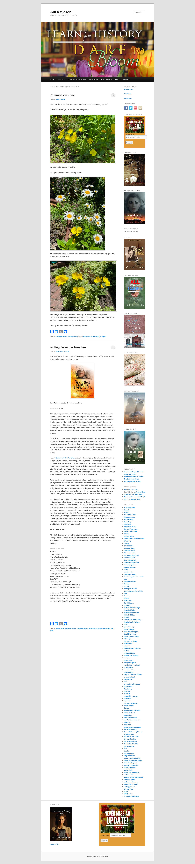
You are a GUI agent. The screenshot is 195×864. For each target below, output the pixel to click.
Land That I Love (130, 634)
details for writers (70, 628)
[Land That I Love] (134, 185)
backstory (127, 524)
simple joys (128, 715)
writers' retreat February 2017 (134, 777)
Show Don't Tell (129, 713)
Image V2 (127, 494)
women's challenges (131, 765)
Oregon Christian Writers (133, 674)
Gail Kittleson (60, 11)
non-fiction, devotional (132, 665)
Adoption (127, 510)
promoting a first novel (132, 684)
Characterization (130, 553)
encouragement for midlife (133, 591)
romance (127, 701)
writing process (129, 787)
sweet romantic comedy (132, 727)
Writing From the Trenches (68, 347)
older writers (128, 672)
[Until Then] (134, 270)
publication (128, 686)
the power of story (130, 741)
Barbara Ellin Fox (130, 526)
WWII (126, 791)
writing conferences (131, 782)
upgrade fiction (129, 756)
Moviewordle (128, 497)
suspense (127, 724)
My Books (61, 79)
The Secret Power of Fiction (134, 476)
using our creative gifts (132, 758)
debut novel (128, 572)
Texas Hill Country (130, 729)
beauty (126, 534)
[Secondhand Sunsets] (134, 223)
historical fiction (130, 610)
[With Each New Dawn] (134, 424)
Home (52, 79)
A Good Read (133, 490)
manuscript (128, 643)
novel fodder (128, 667)
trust (125, 748)
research (127, 694)
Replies (103, 336)
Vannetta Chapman (130, 763)
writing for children (131, 784)
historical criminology (132, 608)
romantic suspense (130, 703)
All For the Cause (130, 514)
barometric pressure (131, 529)
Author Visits (93, 79)
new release (128, 660)
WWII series (128, 794)
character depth (129, 548)
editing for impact (61, 336)
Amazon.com (128, 89)
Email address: (130, 134)
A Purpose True (129, 507)
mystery (127, 658)
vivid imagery (95, 336)
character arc (128, 546)
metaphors (86, 336)
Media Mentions (106, 79)
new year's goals (130, 662)
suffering (127, 722)
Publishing (128, 689)
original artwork (129, 677)
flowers (126, 598)
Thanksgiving (129, 734)
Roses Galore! (129, 705)
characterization (129, 550)
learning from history (131, 636)
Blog (116, 79)
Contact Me (125, 79)
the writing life (129, 746)
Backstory (127, 522)
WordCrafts (128, 98)
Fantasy (127, 596)
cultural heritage (130, 567)
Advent (126, 512)
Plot (125, 682)
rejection (127, 691)
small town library (130, 717)
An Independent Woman (132, 481)
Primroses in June (62, 95)
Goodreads (127, 94)
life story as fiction (130, 641)
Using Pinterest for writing (133, 760)
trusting (127, 751)
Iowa (125, 624)
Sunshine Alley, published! (133, 472)
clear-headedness (130, 560)
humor (126, 617)
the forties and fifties (131, 736)
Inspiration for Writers (96, 628)
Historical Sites (129, 615)
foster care (127, 600)
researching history (131, 696)
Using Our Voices (130, 474)
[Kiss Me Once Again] (134, 347)
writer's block (128, 775)
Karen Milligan (129, 629)
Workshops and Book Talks (77, 79)
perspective (128, 679)
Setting (126, 708)
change (126, 543)
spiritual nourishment (131, 720)
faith (125, 593)
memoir (127, 646)
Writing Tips (128, 789)
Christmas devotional (131, 555)
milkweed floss (129, 653)
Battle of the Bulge (130, 531)
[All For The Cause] (134, 308)
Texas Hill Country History (133, 732)
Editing (126, 584)
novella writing (129, 670)
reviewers (127, 698)
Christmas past (129, 558)
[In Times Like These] (134, 386)
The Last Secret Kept (131, 479)
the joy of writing (130, 739)
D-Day (126, 569)
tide (125, 490)
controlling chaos (130, 565)
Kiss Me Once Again (131, 632)
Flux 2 (126, 499)
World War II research (131, 772)
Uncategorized (72, 336)
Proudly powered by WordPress (97, 856)
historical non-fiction (131, 612)
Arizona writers (129, 517)
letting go (127, 639)
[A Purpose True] (134, 463)
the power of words (131, 744)
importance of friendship (132, 620)
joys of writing (129, 627)
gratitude (127, 605)
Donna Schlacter (130, 581)
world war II (128, 770)
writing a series (129, 779)
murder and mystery (131, 655)
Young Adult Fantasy (131, 796)
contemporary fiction (131, 562)
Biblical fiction (129, 536)
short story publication (132, 710)
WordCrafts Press (130, 768)
